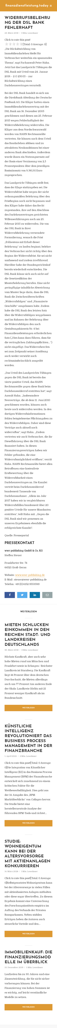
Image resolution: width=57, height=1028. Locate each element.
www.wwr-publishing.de (30, 575)
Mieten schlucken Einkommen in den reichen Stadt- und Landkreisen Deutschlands (27, 635)
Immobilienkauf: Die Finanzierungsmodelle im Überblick (28, 957)
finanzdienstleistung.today (26, 5)
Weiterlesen (28, 708)
